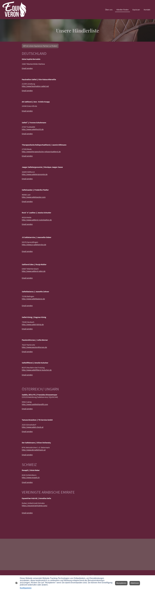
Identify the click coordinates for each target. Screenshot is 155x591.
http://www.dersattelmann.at (34, 450)
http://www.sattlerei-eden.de (33, 271)
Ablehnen (135, 583)
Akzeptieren (121, 583)
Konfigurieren (25, 588)
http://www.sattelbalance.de (33, 299)
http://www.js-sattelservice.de (34, 244)
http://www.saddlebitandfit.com (35, 404)
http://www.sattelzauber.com (34, 197)
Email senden (27, 68)
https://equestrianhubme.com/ (34, 505)
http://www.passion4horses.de (34, 347)
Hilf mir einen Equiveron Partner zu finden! (40, 46)
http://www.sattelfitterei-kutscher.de (37, 370)
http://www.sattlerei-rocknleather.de (37, 220)
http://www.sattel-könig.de (33, 324)
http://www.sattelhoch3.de (33, 129)
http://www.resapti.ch (31, 477)
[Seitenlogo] (14, 9)
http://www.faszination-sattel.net (35, 86)
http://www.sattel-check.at (32, 427)
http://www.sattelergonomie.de (34, 174)
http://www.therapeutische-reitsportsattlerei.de (41, 151)
